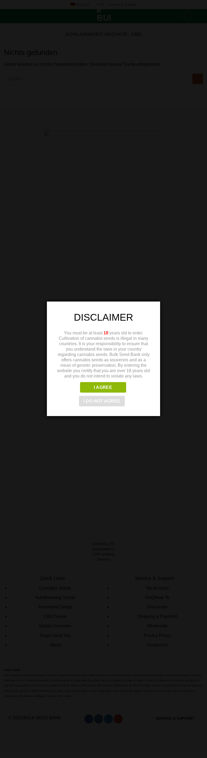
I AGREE (103, 387)
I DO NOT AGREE (101, 401)
